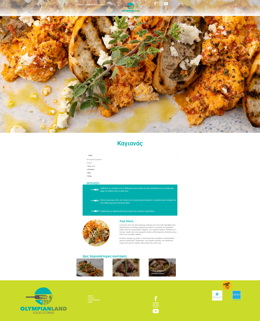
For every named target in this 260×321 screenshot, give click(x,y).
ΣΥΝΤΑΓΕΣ (91, 298)
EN (179, 3)
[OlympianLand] (137, 7)
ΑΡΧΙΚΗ (90, 296)
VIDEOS (102, 5)
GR (182, 3)
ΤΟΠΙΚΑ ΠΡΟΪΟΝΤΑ (91, 5)
